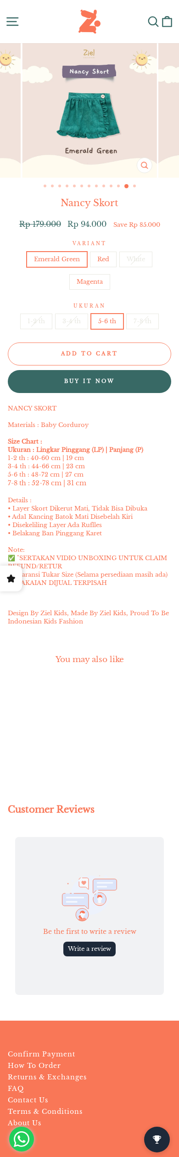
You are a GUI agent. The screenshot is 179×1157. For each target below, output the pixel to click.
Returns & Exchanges (47, 1077)
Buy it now (89, 381)
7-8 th (142, 321)
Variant (89, 244)
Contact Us (28, 1100)
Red (103, 259)
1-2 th (36, 321)
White (136, 259)
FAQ (16, 1088)
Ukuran (89, 306)
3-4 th (71, 321)
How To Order (34, 1066)
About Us (24, 1123)
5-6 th (107, 321)
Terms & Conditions (45, 1111)
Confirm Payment (41, 1054)
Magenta (90, 281)
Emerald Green (57, 259)
